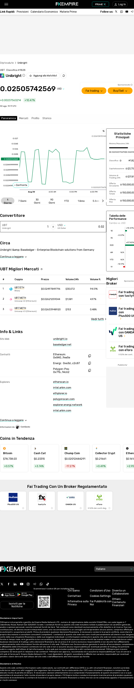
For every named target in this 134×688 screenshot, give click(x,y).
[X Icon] (2, 584)
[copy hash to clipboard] (89, 355)
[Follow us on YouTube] (127, 12)
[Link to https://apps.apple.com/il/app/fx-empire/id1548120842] (8, 595)
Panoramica (8, 118)
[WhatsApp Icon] (41, 584)
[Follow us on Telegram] (132, 12)
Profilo (35, 118)
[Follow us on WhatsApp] (122, 12)
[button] (6, 4)
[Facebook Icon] (8, 584)
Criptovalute (7, 63)
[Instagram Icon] (28, 584)
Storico (46, 118)
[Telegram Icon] (35, 584)
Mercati (23, 118)
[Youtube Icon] (22, 584)
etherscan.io (60, 381)
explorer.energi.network (67, 404)
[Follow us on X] (116, 12)
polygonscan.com (64, 399)
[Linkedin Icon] (15, 584)
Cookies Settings (100, 595)
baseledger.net (62, 344)
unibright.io (60, 338)
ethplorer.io (60, 393)
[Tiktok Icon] (48, 584)
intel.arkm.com (62, 387)
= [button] (53, 227)
